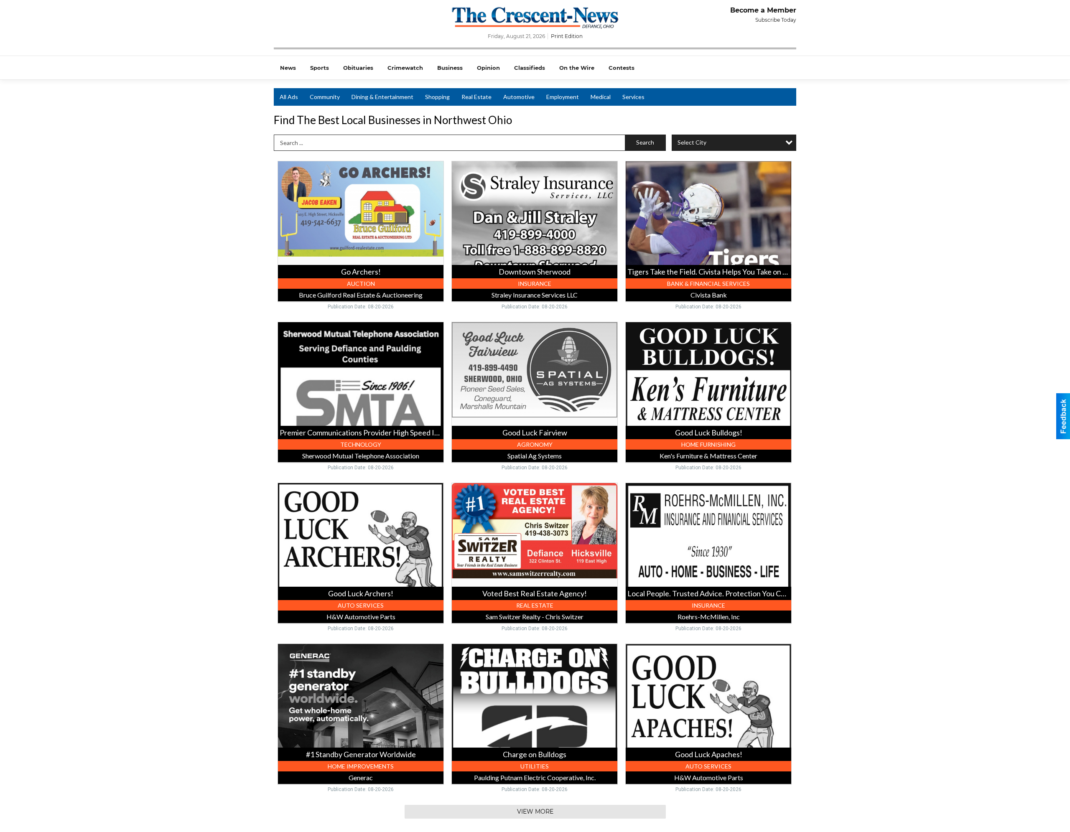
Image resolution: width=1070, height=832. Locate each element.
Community (325, 96)
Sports (319, 67)
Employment (562, 96)
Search (645, 142)
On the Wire (576, 67)
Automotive (519, 96)
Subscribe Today (775, 20)
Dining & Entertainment (382, 96)
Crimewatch (405, 67)
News (288, 67)
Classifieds (529, 67)
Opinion (488, 67)
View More (535, 811)
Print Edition (567, 36)
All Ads (289, 96)
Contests (621, 67)
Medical (601, 96)
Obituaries (358, 67)
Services (633, 96)
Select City (692, 142)
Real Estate (476, 96)
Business (450, 67)
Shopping (437, 96)
